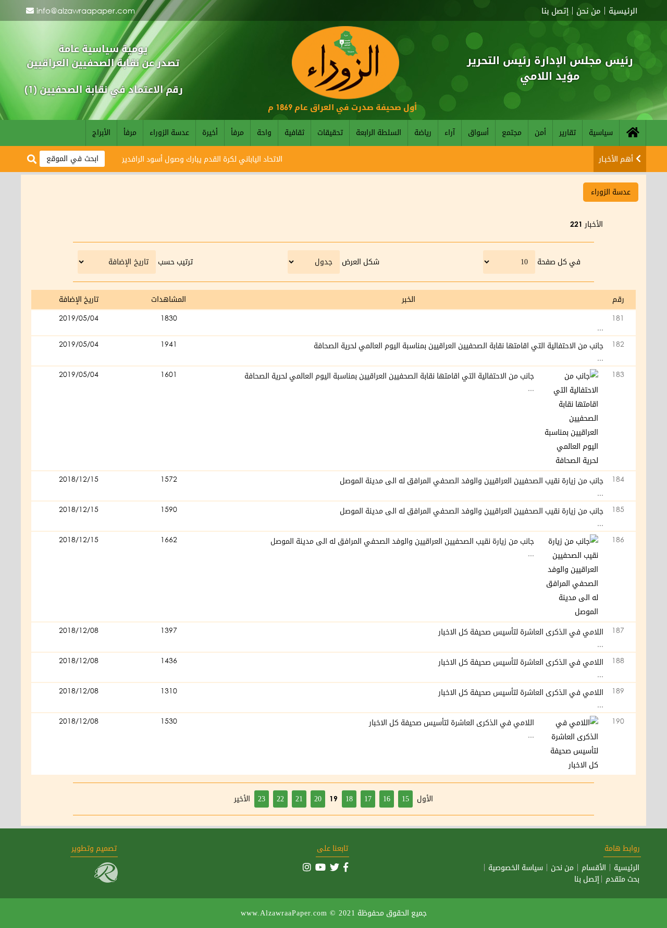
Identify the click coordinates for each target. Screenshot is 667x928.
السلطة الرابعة (378, 132)
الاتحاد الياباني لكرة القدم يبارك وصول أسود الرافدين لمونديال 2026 (189, 159)
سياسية (601, 132)
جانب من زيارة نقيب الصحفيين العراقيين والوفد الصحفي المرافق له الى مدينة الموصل (471, 480)
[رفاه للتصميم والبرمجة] (106, 880)
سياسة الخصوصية (515, 867)
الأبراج (101, 132)
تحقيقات (330, 132)
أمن (540, 132)
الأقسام (594, 867)
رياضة (422, 132)
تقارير (567, 132)
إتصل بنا (555, 11)
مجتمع (512, 132)
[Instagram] (307, 867)
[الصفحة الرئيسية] (633, 133)
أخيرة (210, 132)
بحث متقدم (622, 879)
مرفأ (237, 132)
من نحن (588, 11)
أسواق (478, 132)
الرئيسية (623, 11)
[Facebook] (345, 867)
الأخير (242, 798)
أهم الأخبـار (616, 159)
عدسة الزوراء (169, 132)
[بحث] (32, 159)
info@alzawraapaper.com (85, 10)
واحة (264, 132)
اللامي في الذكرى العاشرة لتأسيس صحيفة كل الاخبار (520, 632)
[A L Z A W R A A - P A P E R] (345, 96)
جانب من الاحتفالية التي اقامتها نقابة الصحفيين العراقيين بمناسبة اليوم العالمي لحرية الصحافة (458, 345)
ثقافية (294, 132)
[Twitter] (334, 867)
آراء (449, 132)
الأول (425, 798)
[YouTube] (320, 867)
